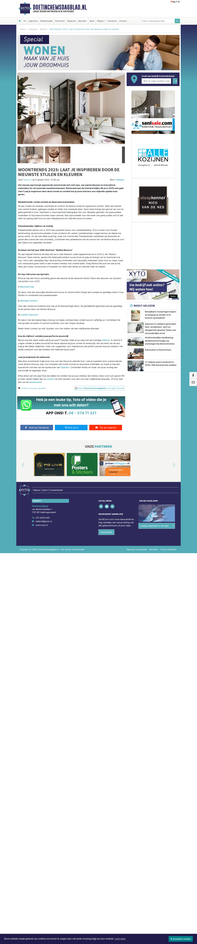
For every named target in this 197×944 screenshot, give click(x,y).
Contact (123, 21)
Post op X (72, 427)
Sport (92, 21)
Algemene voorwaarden (136, 549)
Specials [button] (82, 21)
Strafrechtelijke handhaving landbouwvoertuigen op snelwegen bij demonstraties (160, 340)
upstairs (42, 388)
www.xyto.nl (42, 525)
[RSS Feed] (112, 506)
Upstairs (120, 179)
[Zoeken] (177, 21)
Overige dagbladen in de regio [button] (154, 526)
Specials (33, 29)
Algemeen (33, 21)
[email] (193, 382)
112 (24, 21)
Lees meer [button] (120, 939)
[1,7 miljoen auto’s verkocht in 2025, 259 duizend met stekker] (135, 365)
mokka (24, 388)
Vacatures (112, 21)
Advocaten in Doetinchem (158, 350)
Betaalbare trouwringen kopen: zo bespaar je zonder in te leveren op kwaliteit (161, 314)
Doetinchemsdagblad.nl (60, 7)
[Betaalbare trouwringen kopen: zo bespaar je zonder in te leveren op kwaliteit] (135, 315)
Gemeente (60, 21)
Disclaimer (153, 549)
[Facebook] (101, 506)
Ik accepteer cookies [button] (181, 939)
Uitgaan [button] (100, 21)
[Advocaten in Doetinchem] (135, 353)
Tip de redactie (108, 427)
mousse (33, 388)
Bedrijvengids (46, 21)
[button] (18, 154)
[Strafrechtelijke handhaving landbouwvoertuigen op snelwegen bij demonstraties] (135, 341)
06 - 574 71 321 (82, 413)
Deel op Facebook (39, 427)
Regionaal (71, 21)
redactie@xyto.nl (44, 521)
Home (23, 29)
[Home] (19, 21)
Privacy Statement (168, 549)
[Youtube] (107, 506)
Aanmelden (106, 532)
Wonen (43, 29)
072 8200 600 (43, 517)
